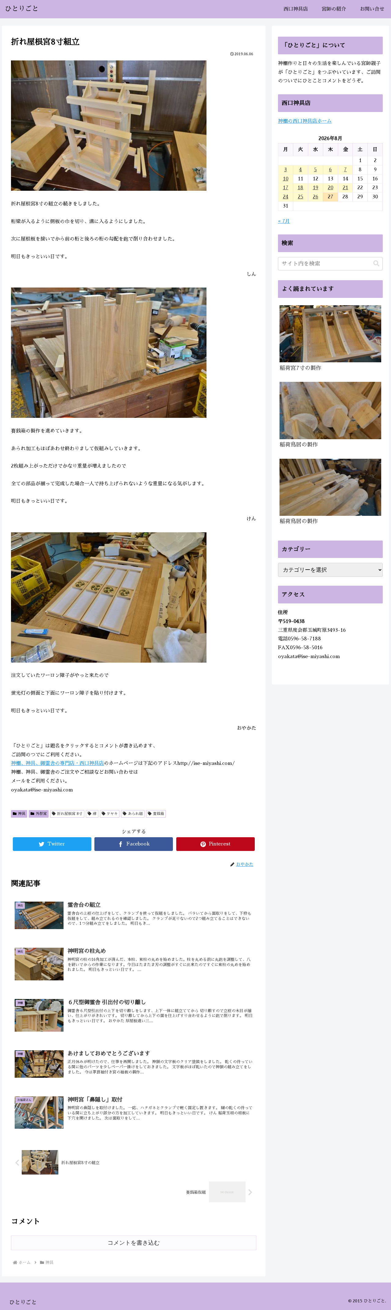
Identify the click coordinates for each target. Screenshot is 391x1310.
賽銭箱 (158, 814)
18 (300, 187)
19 (315, 187)
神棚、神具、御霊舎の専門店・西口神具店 (57, 763)
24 (285, 196)
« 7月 (284, 221)
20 (330, 187)
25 (300, 196)
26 (315, 196)
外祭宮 (41, 814)
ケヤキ (112, 814)
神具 (21, 814)
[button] (376, 263)
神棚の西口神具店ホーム (305, 121)
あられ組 (135, 814)
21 (345, 187)
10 (285, 178)
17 (285, 187)
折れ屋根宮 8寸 (69, 814)
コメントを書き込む (134, 1242)
